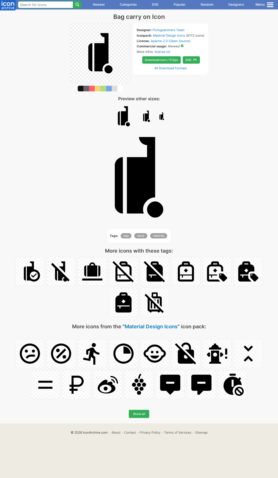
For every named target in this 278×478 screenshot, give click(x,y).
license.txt (162, 52)
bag (126, 235)
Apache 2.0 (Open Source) (170, 41)
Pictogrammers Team (169, 30)
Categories (128, 4)
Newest (99, 4)
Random (207, 4)
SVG (155, 4)
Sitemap (201, 432)
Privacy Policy (150, 432)
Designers (236, 4)
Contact (130, 432)
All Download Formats (170, 68)
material (158, 235)
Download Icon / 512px (161, 60)
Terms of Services (177, 432)
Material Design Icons (169, 35)
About (116, 432)
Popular (180, 4)
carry (140, 235)
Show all (139, 414)
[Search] (77, 4)
